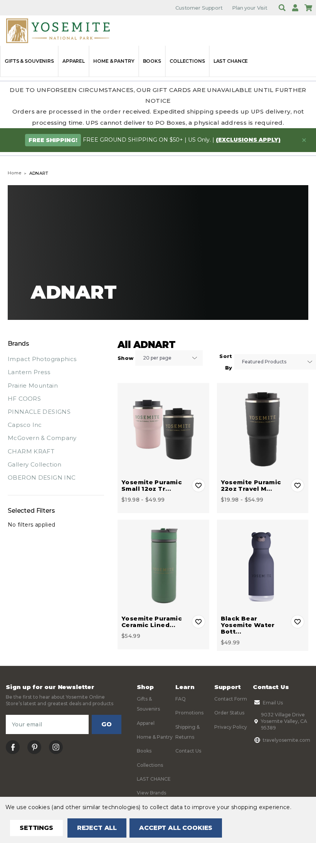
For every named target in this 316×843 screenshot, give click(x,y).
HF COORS (24, 398)
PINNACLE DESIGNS (39, 411)
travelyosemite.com (286, 740)
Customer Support (199, 8)
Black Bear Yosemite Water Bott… (248, 625)
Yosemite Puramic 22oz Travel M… (251, 485)
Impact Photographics (42, 359)
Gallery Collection (35, 464)
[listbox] (169, 358)
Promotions (189, 713)
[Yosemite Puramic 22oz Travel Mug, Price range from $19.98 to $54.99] (263, 429)
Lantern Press (29, 372)
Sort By (225, 362)
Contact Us (188, 751)
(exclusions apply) (248, 139)
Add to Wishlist (198, 485)
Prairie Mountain (33, 385)
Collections (187, 61)
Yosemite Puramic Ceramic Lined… (151, 621)
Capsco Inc (25, 424)
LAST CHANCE (230, 61)
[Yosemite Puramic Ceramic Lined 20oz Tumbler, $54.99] (163, 565)
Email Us (273, 703)
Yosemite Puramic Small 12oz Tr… (151, 485)
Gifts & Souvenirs (29, 61)
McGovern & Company (42, 438)
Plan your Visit (249, 8)
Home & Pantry (113, 61)
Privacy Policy (230, 727)
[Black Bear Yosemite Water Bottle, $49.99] (263, 565)
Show (125, 358)
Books (152, 61)
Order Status (229, 713)
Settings (36, 827)
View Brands (151, 793)
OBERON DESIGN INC (42, 477)
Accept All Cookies (175, 827)
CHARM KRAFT (31, 451)
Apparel (73, 61)
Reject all (97, 827)
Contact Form (230, 699)
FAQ (180, 699)
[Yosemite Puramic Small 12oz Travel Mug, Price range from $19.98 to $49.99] (163, 429)
